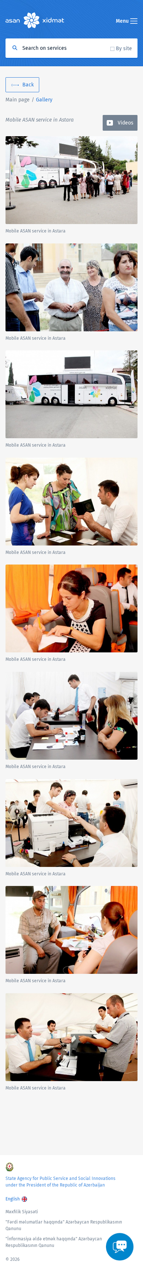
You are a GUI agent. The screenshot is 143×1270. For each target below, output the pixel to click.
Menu (123, 21)
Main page (18, 100)
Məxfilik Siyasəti (22, 1211)
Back (28, 85)
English (13, 1199)
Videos (125, 123)
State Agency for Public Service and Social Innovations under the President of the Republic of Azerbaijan (60, 1182)
